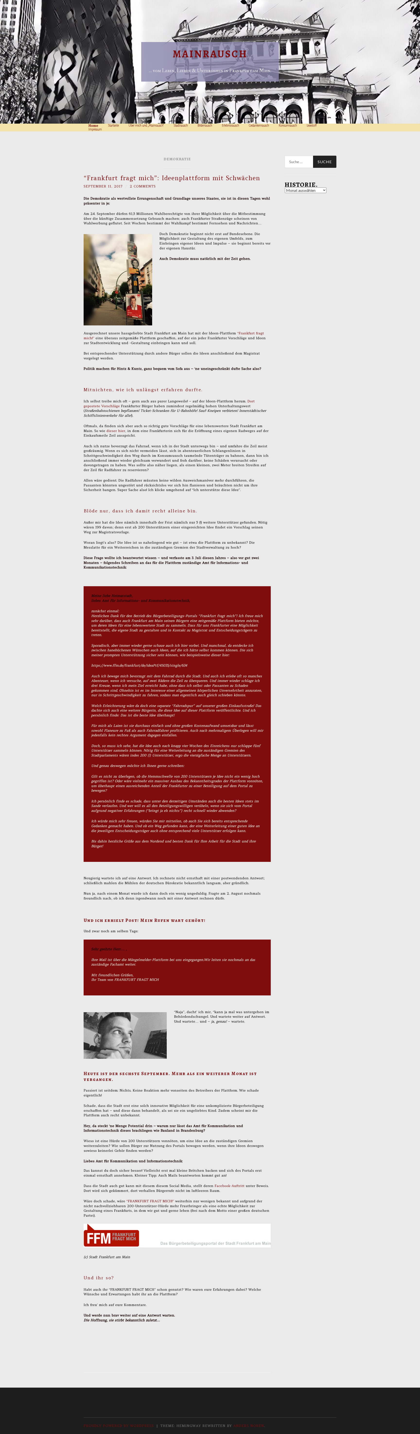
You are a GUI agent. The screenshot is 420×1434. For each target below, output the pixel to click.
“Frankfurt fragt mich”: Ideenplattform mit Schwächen (172, 178)
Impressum (95, 129)
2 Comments (143, 186)
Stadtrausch (181, 125)
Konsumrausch (288, 125)
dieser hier (115, 431)
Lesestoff (312, 125)
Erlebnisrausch (230, 125)
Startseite (113, 125)
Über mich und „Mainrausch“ (146, 125)
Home (93, 125)
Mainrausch (210, 54)
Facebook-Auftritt (230, 1186)
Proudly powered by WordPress (119, 1426)
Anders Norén (248, 1426)
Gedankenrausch (259, 125)
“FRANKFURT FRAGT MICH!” (150, 1201)
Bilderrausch (205, 125)
